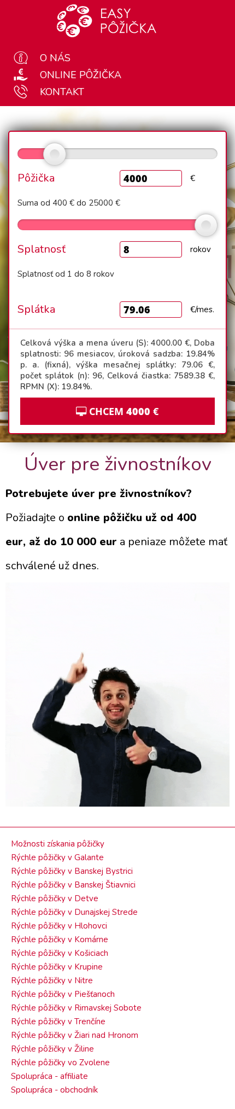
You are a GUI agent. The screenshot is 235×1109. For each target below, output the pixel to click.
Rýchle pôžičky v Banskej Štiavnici (73, 884)
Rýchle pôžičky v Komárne (59, 939)
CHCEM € (122, 411)
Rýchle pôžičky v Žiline (52, 1048)
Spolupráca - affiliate (49, 1076)
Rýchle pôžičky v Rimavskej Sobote (76, 1007)
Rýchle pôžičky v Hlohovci (59, 925)
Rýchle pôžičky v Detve (54, 898)
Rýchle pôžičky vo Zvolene (60, 1062)
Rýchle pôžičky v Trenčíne (58, 1021)
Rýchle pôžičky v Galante (57, 857)
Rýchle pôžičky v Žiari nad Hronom (74, 1035)
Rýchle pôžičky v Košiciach (59, 953)
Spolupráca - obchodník (54, 1089)
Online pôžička (80, 74)
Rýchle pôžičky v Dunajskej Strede (74, 912)
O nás (55, 58)
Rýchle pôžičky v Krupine (57, 966)
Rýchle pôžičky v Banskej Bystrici (72, 871)
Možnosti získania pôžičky (57, 843)
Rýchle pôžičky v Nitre (52, 980)
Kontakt (62, 91)
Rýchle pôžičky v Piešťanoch (63, 994)
